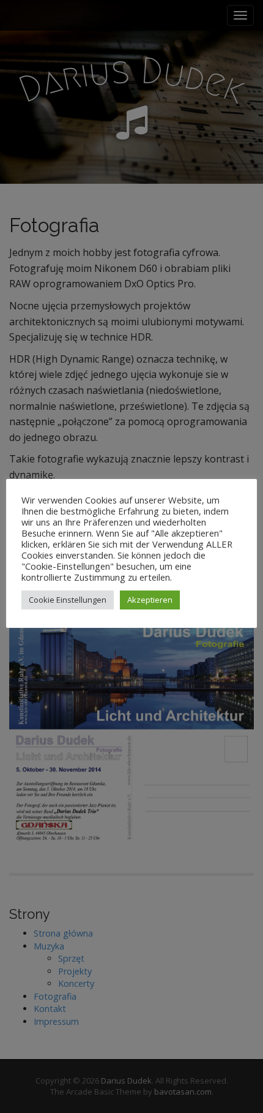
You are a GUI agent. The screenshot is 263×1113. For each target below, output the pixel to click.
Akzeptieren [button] (149, 599)
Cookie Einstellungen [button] (67, 599)
